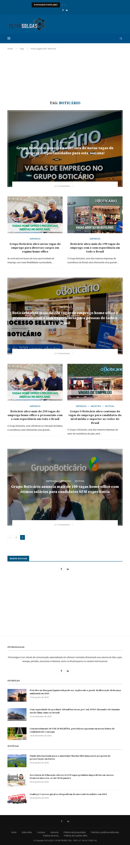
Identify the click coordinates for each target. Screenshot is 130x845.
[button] (62, 4)
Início (13, 832)
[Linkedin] (67, 10)
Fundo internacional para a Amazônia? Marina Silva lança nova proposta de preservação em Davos (70, 758)
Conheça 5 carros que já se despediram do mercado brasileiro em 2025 (68, 794)
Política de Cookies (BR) (75, 835)
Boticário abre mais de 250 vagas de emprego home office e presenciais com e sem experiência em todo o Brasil (35, 415)
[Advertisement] (65, 75)
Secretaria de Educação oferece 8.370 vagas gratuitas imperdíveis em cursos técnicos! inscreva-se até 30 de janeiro (72, 777)
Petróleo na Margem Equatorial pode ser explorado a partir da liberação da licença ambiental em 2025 (75, 692)
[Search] (121, 38)
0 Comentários (63, 186)
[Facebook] (62, 10)
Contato (41, 832)
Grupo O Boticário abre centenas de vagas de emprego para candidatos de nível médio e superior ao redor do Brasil (95, 417)
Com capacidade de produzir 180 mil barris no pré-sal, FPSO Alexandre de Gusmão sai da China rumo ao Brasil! (75, 711)
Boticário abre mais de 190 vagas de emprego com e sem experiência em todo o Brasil (95, 248)
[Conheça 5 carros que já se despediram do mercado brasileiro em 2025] (16, 799)
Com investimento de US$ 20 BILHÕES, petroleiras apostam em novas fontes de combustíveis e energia (72, 730)
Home (10, 49)
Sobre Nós (27, 832)
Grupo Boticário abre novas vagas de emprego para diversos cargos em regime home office (35, 248)
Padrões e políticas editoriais (105, 832)
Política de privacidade (75, 832)
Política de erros (51, 835)
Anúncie (54, 832)
